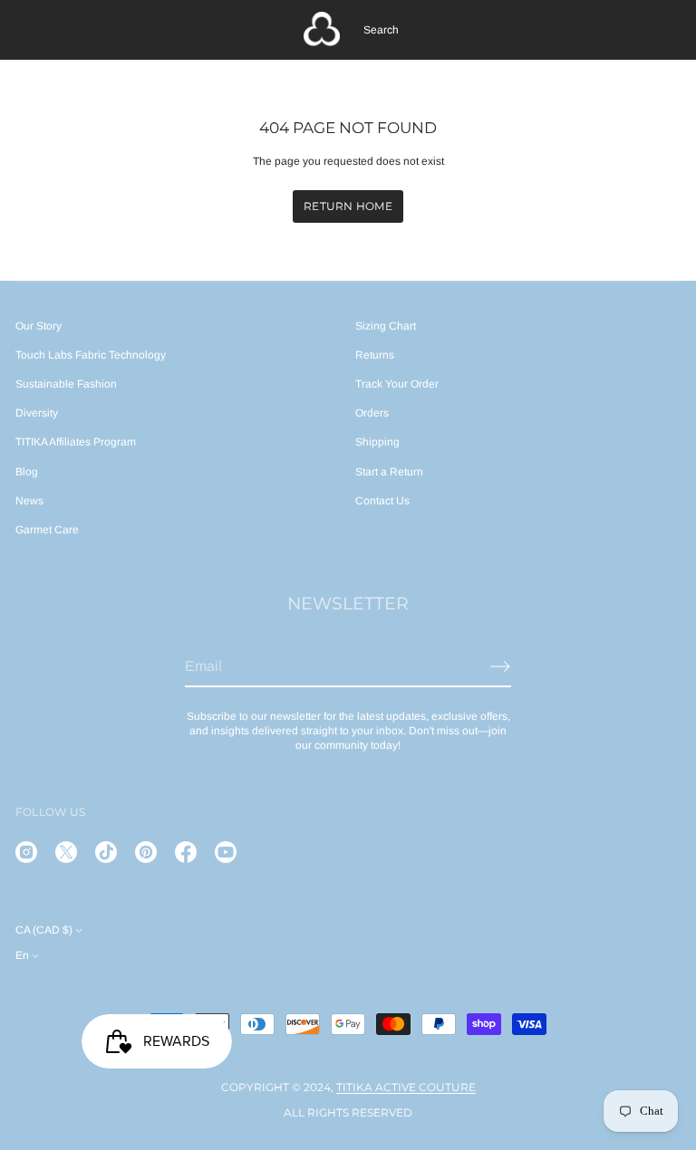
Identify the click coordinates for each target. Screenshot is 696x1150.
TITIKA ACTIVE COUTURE (406, 1087)
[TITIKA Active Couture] (322, 30)
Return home (348, 206)
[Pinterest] (146, 852)
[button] (381, 30)
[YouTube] (226, 852)
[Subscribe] (500, 666)
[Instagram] (26, 852)
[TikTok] (106, 852)
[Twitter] (66, 852)
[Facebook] (186, 852)
